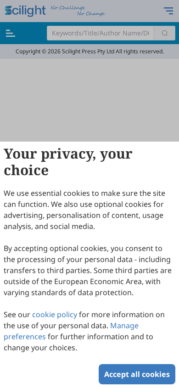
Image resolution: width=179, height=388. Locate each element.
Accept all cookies (137, 374)
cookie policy (54, 314)
